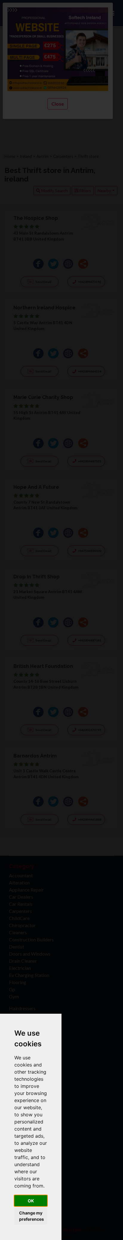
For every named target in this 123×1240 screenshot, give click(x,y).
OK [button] (31, 1200)
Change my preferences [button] (31, 1216)
